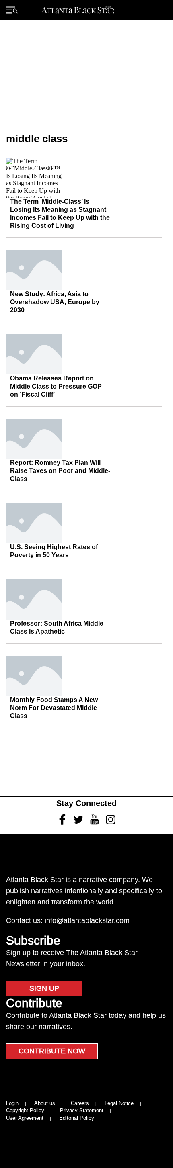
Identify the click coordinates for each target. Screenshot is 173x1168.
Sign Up (44, 988)
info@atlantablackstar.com (87, 920)
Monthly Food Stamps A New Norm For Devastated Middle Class (54, 707)
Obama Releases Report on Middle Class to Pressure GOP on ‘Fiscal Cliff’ (56, 386)
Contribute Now (52, 1051)
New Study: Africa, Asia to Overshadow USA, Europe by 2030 (54, 301)
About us (44, 1103)
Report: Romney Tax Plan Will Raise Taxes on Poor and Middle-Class (60, 470)
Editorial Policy (76, 1118)
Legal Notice (119, 1103)
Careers (80, 1103)
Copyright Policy (25, 1110)
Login (12, 1103)
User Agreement (24, 1118)
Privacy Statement (81, 1110)
